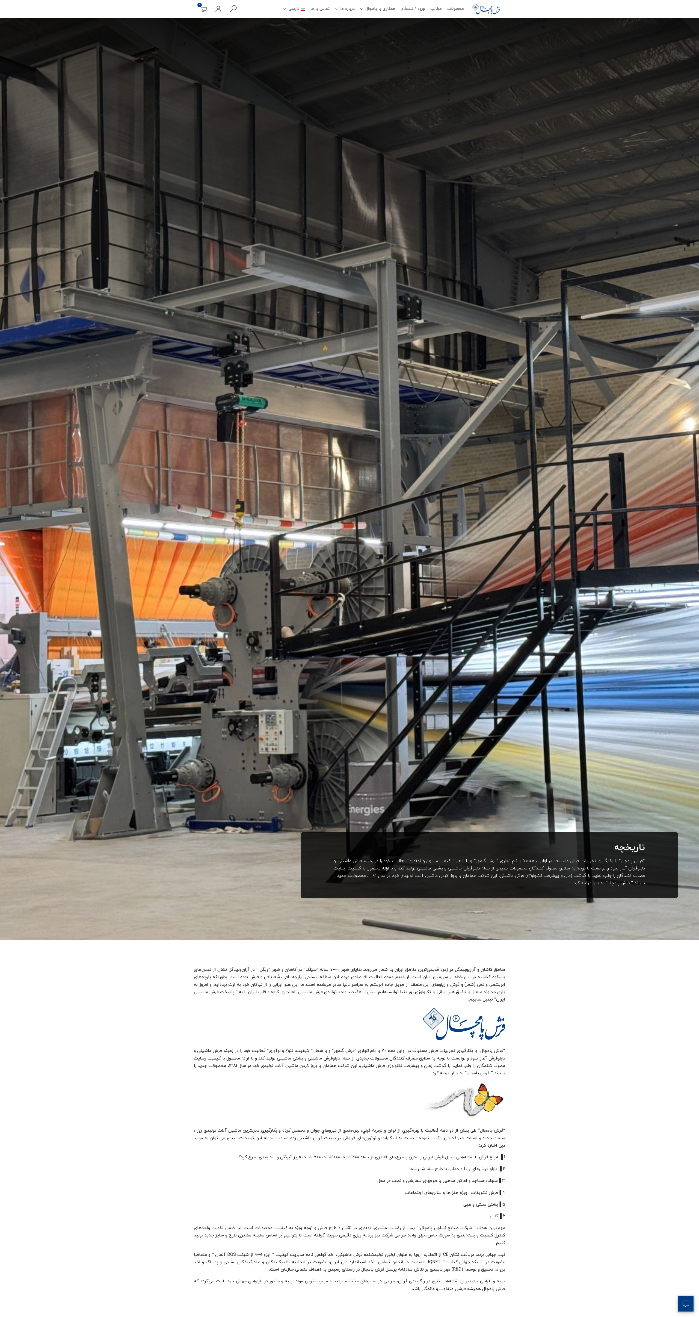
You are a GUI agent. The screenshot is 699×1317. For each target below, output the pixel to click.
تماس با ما (320, 9)
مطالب (436, 9)
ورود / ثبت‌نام (413, 9)
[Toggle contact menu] (686, 1304)
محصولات (455, 9)
